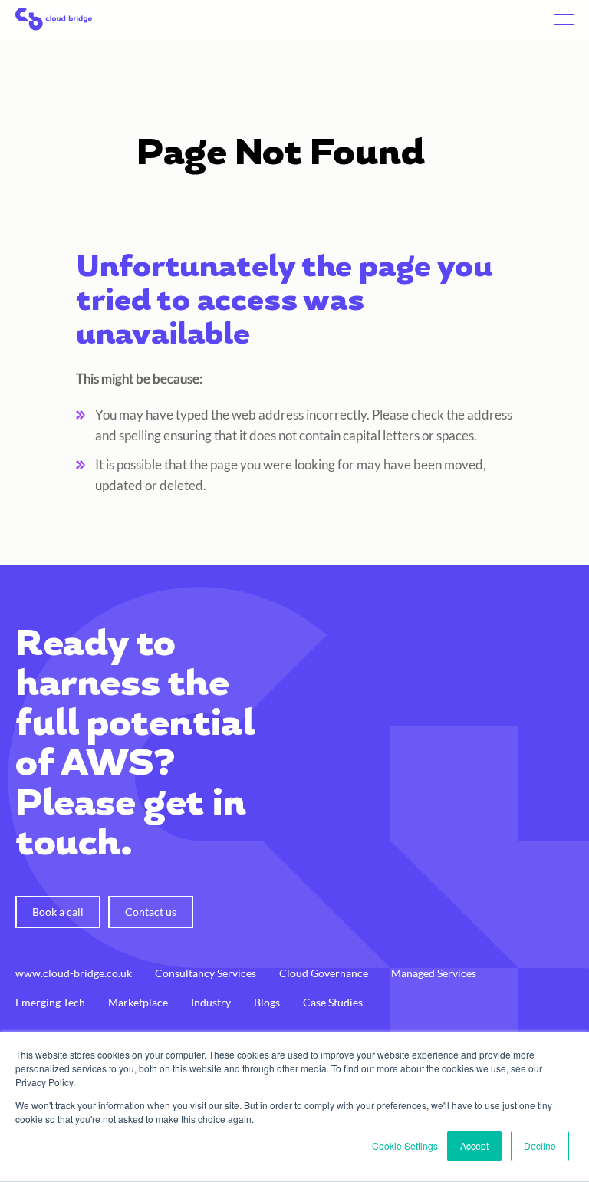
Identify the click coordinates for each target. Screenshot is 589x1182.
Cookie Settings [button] (405, 1145)
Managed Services (433, 973)
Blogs (267, 1002)
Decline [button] (540, 1145)
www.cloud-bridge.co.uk (73, 973)
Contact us (150, 911)
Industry (211, 1002)
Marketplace (138, 1002)
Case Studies (333, 1002)
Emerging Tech (50, 1002)
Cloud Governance (323, 973)
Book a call (58, 911)
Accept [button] (474, 1145)
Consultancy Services (205, 973)
